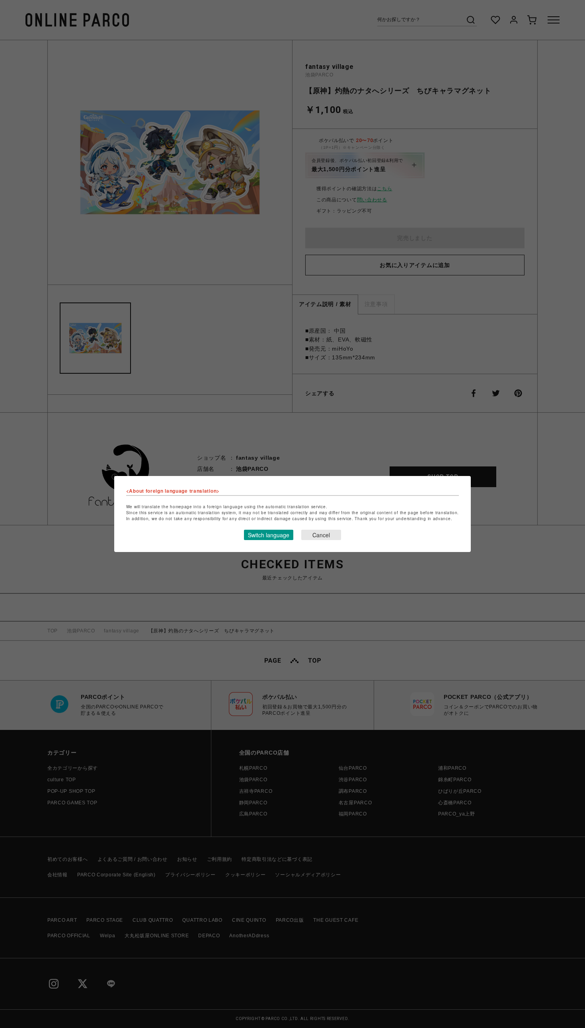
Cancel (321, 535)
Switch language (268, 535)
